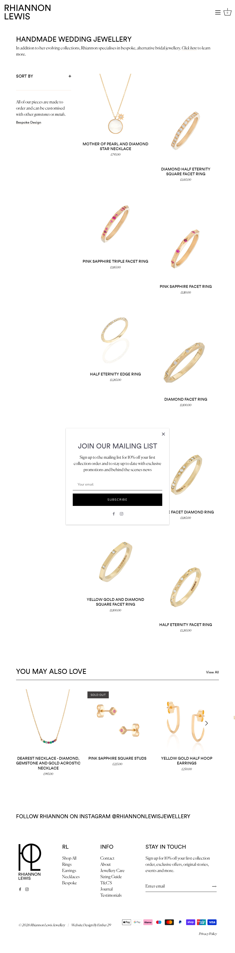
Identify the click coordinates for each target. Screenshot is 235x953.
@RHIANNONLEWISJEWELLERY (151, 816)
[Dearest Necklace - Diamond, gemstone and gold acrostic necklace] (48, 721)
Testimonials (111, 896)
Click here (189, 48)
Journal (106, 889)
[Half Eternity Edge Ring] (115, 336)
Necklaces (71, 877)
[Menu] (218, 12)
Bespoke (69, 883)
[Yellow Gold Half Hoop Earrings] (186, 721)
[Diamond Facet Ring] (185, 361)
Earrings (69, 871)
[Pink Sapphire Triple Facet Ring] (115, 223)
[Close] (163, 434)
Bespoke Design (28, 122)
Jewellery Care (112, 871)
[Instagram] (121, 513)
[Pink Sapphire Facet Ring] (185, 249)
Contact (107, 858)
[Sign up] (214, 886)
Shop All (69, 858)
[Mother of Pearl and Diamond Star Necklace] (115, 106)
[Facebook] (113, 513)
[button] (29, 723)
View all (212, 672)
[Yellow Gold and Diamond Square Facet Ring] (115, 562)
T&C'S (106, 883)
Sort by (24, 76)
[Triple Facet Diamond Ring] (185, 474)
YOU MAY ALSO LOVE (51, 671)
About (105, 865)
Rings (67, 865)
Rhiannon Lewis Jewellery (47, 925)
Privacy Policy (208, 934)
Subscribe (117, 500)
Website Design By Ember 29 (91, 925)
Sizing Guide (111, 877)
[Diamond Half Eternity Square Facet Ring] (185, 131)
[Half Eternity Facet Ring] (185, 587)
